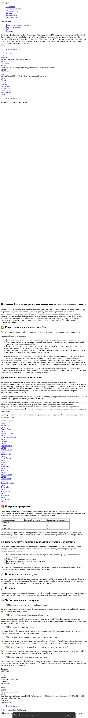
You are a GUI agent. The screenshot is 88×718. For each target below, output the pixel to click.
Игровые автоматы (13, 49)
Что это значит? (40, 715)
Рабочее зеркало (12, 11)
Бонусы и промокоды (14, 9)
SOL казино (10, 7)
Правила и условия (13, 27)
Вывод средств (11, 15)
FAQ (7, 29)
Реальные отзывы (12, 17)
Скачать (9, 13)
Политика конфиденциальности (18, 25)
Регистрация (6, 53)
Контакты (9, 31)
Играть (3, 61)
